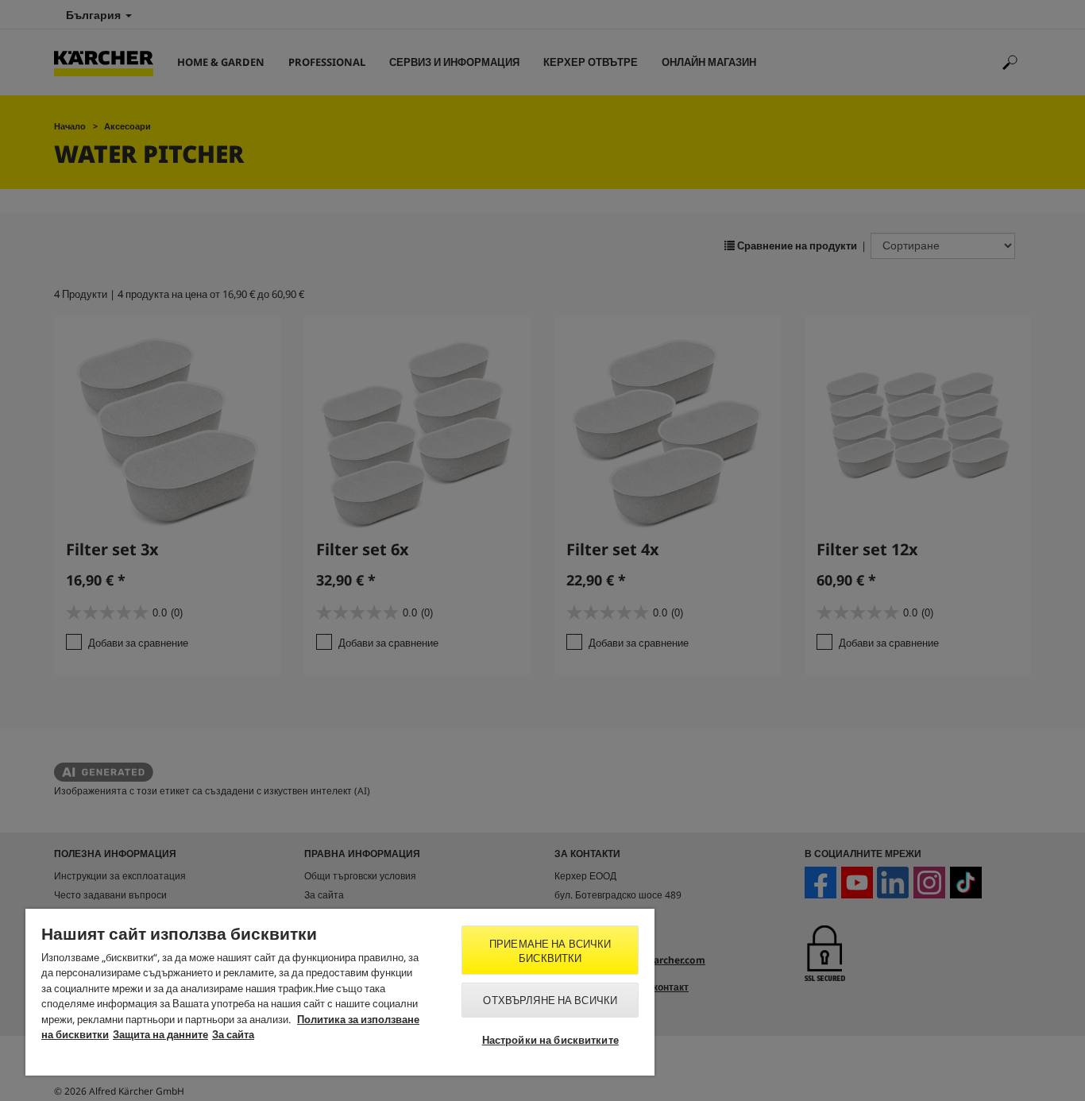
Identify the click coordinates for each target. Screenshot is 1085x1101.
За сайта (233, 1034)
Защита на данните (160, 1034)
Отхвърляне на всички (550, 1000)
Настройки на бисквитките (550, 1040)
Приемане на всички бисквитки (550, 951)
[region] (339, 992)
